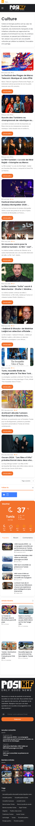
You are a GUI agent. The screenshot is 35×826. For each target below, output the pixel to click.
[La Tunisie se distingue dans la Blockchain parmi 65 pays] (9, 609)
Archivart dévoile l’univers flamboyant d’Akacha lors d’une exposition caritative (15, 416)
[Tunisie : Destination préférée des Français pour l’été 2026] (9, 646)
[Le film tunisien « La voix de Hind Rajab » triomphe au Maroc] (17, 146)
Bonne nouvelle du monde (24, 804)
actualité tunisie (21, 801)
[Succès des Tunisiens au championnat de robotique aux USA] (17, 104)
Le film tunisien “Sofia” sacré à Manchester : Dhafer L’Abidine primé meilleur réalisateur (17, 289)
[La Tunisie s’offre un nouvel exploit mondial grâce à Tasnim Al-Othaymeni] (17, 780)
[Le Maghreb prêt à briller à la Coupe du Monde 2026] (28, 774)
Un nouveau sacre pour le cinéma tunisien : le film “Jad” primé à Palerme (16, 247)
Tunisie (14, 817)
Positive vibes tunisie (16, 811)
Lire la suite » (7, 91)
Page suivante (26, 481)
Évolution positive (19, 821)
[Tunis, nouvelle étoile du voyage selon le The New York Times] (17, 357)
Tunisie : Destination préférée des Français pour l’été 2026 (9, 655)
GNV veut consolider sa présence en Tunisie (22, 566)
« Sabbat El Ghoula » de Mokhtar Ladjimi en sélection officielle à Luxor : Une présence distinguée (17, 331)
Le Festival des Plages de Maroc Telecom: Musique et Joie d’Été (17, 77)
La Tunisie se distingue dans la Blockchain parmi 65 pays (9, 619)
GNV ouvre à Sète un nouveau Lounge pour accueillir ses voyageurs (22, 576)
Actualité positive (7, 797)
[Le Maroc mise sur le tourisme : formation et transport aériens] (17, 774)
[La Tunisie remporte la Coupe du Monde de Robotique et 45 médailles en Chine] (6, 767)
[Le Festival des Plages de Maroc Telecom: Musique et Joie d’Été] (17, 62)
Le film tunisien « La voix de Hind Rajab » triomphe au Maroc (17, 161)
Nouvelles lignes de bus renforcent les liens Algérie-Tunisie (25, 654)
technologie (6, 817)
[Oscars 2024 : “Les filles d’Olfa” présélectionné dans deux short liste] (17, 444)
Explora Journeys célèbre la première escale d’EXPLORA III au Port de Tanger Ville (25, 620)
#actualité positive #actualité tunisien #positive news (17, 794)
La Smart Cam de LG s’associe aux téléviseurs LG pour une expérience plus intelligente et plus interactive (23, 587)
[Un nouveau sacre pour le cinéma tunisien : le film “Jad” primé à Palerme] (17, 230)
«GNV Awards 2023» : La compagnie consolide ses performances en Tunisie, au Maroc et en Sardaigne (23, 547)
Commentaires (28, 538)
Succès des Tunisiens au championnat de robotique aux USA (17, 120)
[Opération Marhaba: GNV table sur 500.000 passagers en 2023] (7, 558)
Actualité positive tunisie (21, 797)
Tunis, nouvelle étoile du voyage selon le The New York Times (16, 373)
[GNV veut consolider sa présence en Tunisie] (7, 567)
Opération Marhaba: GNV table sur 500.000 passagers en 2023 (23, 557)
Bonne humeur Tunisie (9, 804)
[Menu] (2, 9)
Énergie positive (7, 821)
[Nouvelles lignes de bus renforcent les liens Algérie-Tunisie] (25, 646)
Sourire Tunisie (20, 814)
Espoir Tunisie (23, 807)
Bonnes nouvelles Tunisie (9, 807)
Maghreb (5, 811)
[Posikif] (17, 7)
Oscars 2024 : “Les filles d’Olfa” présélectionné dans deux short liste (17, 460)
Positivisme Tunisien (8, 814)
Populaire (5, 538)
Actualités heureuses (8, 801)
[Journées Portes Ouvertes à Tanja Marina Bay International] (28, 780)
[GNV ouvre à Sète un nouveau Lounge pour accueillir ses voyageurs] (7, 576)
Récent (15, 538)
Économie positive (23, 817)
